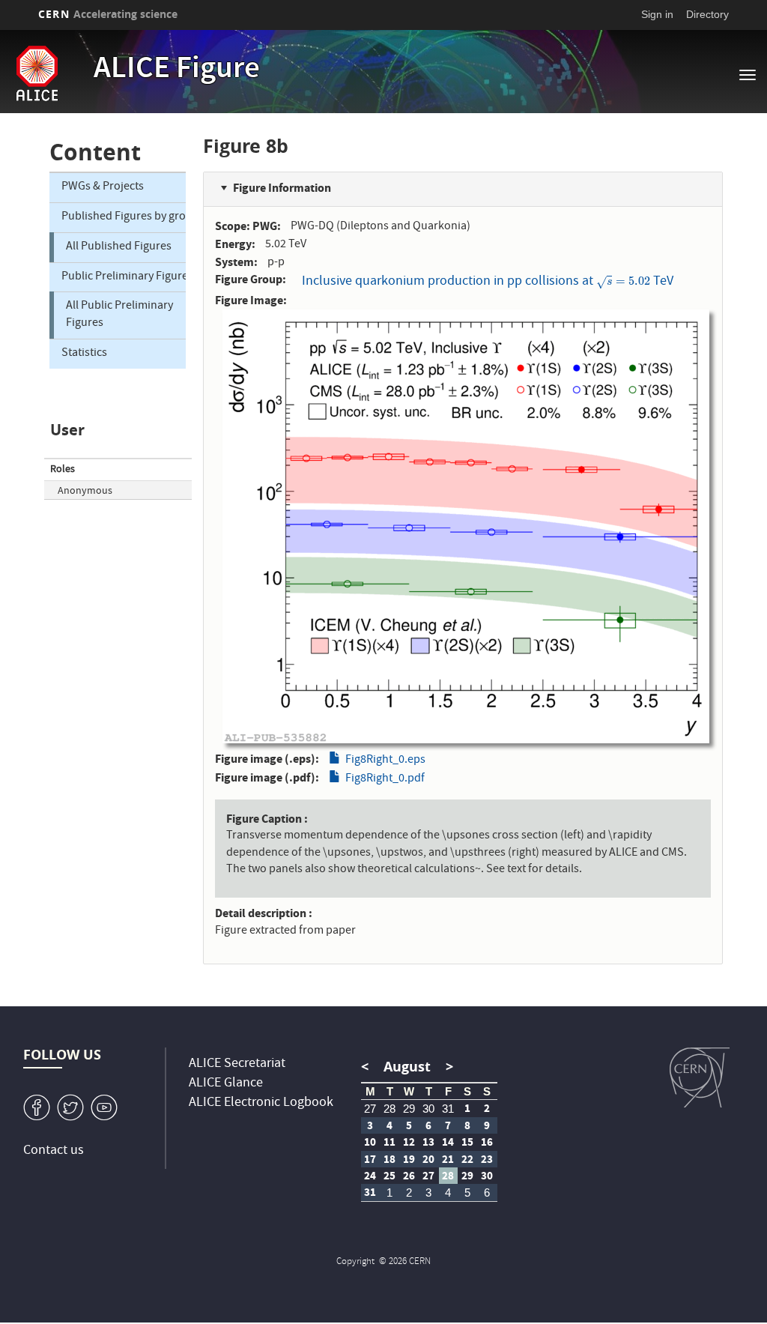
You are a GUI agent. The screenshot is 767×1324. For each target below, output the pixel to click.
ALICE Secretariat (237, 1064)
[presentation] (623, 282)
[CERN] (700, 1077)
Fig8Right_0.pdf (385, 779)
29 (409, 1108)
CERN (108, 14)
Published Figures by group (123, 217)
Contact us (53, 1151)
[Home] (62, 73)
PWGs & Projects (102, 187)
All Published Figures (119, 247)
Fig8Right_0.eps (385, 761)
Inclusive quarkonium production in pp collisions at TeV (487, 282)
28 (389, 1108)
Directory (707, 14)
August (407, 1066)
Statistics (84, 354)
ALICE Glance (226, 1084)
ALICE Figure (177, 70)
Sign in (657, 14)
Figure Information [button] (282, 188)
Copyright (356, 1262)
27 (370, 1108)
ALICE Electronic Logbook (261, 1103)
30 (428, 1108)
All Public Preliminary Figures (119, 315)
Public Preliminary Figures (123, 277)
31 (448, 1108)
